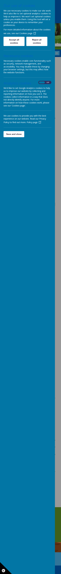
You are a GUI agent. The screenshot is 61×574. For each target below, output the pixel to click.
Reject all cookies (37, 41)
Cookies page (25, 33)
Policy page (32, 122)
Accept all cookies (14, 41)
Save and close (14, 134)
